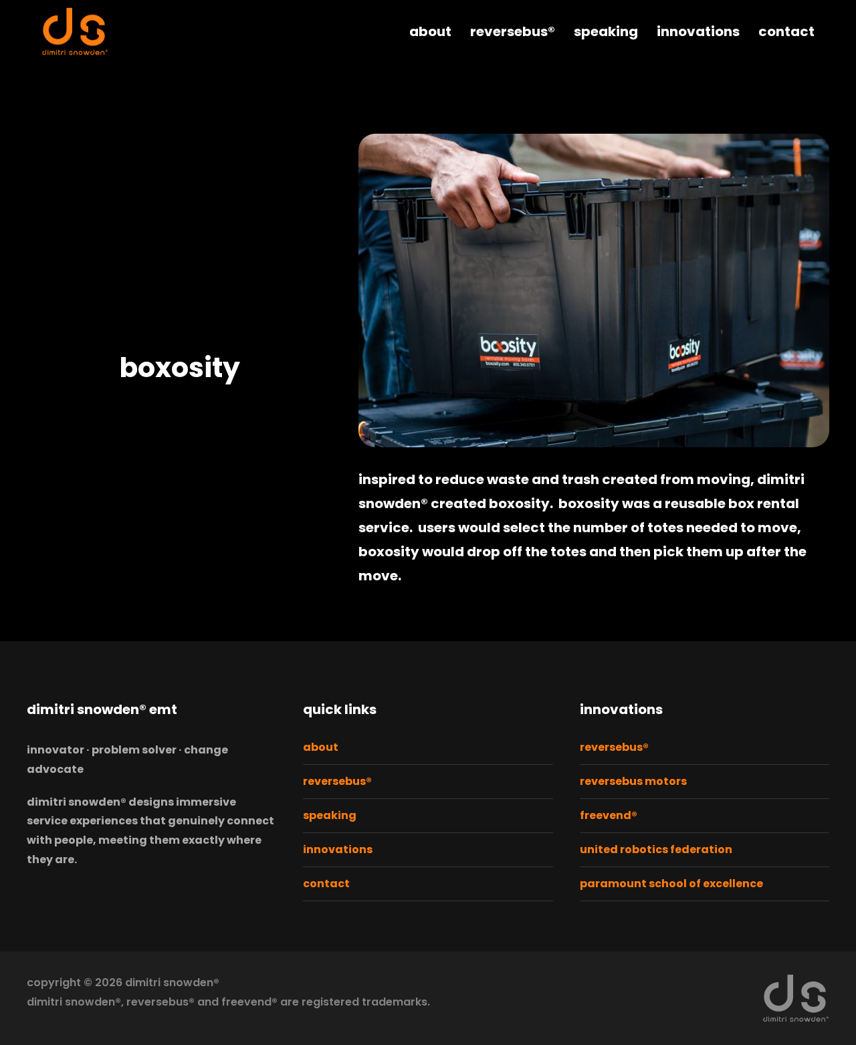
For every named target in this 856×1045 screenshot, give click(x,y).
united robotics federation (656, 849)
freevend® (608, 815)
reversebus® (512, 31)
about (430, 31)
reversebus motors (633, 781)
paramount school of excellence (671, 883)
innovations (698, 31)
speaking (606, 31)
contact (786, 31)
